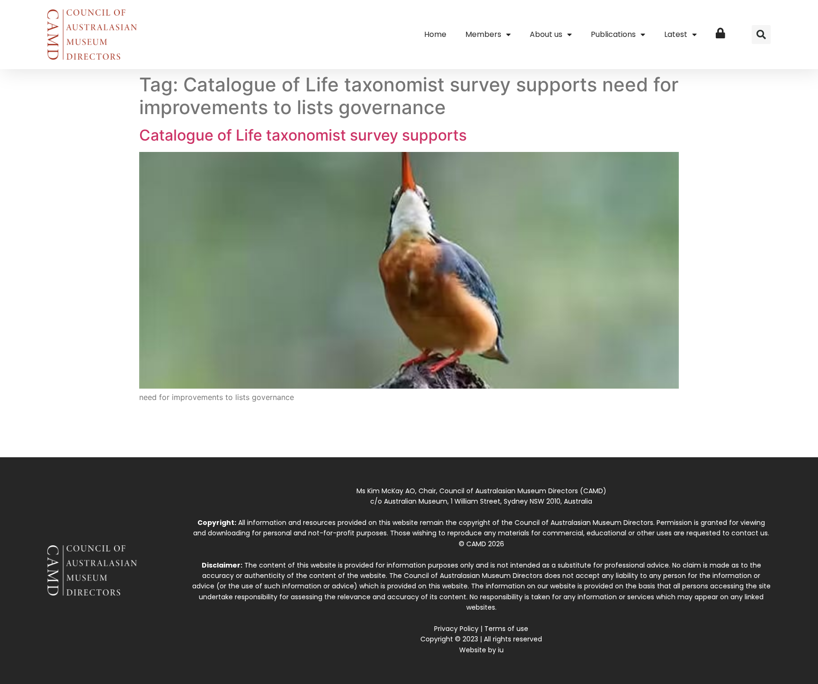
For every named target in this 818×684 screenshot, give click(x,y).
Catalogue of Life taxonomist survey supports (303, 135)
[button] (761, 34)
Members (483, 34)
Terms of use (506, 628)
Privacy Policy (456, 628)
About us (546, 34)
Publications (613, 34)
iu (501, 650)
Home (435, 34)
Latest (675, 34)
